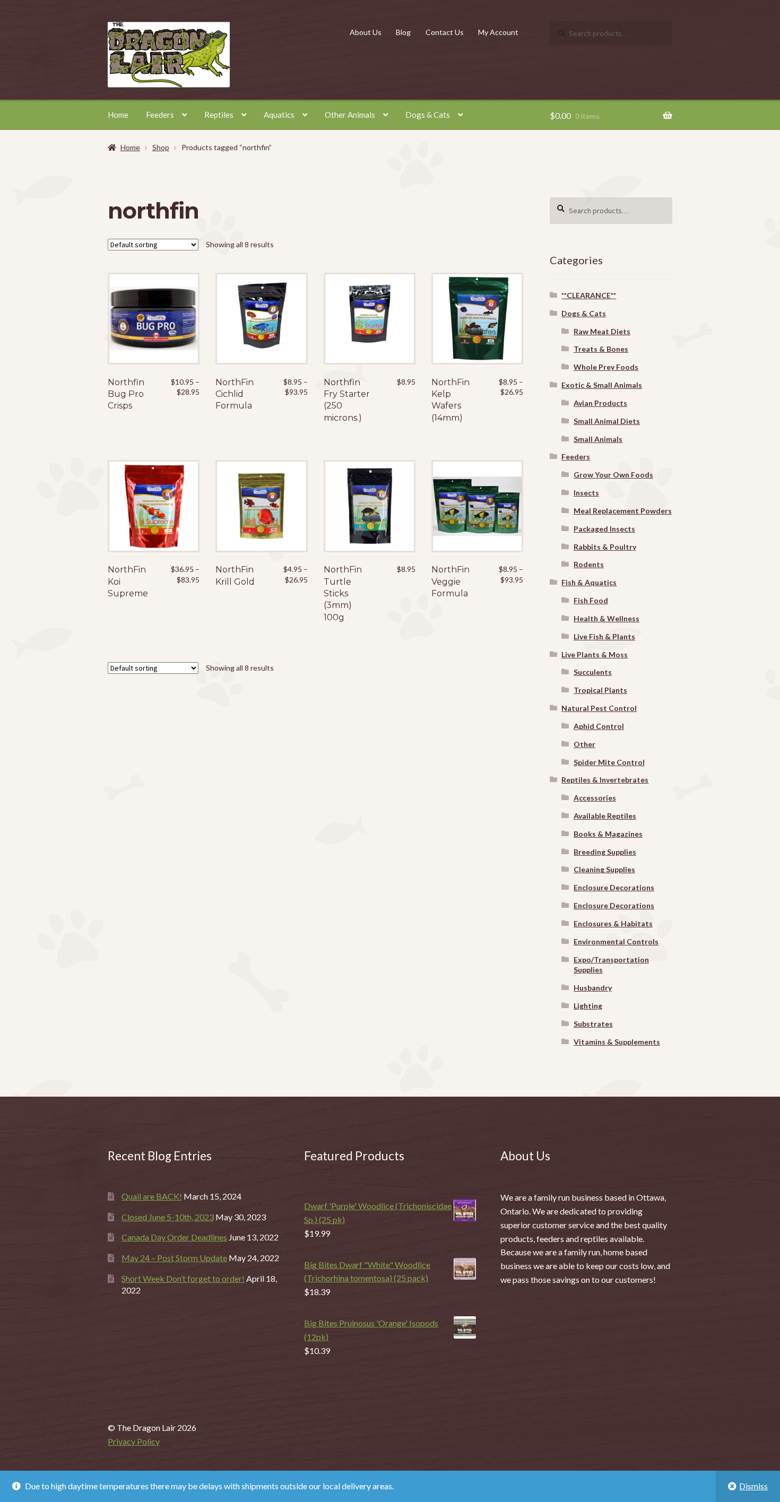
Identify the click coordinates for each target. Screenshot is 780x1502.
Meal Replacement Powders (623, 510)
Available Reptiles (605, 815)
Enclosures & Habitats (613, 923)
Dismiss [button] (753, 1486)
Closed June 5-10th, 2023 (168, 1217)
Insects (586, 492)
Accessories (595, 797)
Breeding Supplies (605, 851)
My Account (498, 32)
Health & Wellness (606, 618)
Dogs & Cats (427, 114)
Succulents (593, 671)
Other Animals (350, 114)
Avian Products (600, 402)
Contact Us (445, 32)
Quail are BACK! (152, 1196)
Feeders (160, 114)
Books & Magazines (608, 833)
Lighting (588, 1005)
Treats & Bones (601, 348)
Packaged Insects (604, 528)
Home (118, 114)
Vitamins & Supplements (617, 1041)
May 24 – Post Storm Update (174, 1258)
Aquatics (279, 114)
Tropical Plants (600, 689)
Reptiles (218, 114)
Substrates (593, 1023)
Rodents (589, 564)
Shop (160, 147)
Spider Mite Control (609, 762)
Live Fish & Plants (604, 636)
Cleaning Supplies (604, 869)
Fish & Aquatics (589, 582)
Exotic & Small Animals (601, 384)
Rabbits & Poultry (605, 546)
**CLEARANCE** (588, 295)
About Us (366, 32)
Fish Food (591, 600)
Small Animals (598, 439)
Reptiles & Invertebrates (604, 779)
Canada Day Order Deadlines (174, 1237)
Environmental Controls (616, 941)
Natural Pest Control (599, 708)
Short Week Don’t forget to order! (183, 1278)
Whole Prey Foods (606, 366)
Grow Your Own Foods (613, 474)
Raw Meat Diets (602, 331)
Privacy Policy (134, 1441)
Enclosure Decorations (614, 887)
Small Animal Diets (607, 421)
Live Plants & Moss (594, 654)
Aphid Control (599, 726)
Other (584, 744)
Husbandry (593, 987)
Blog (403, 32)
